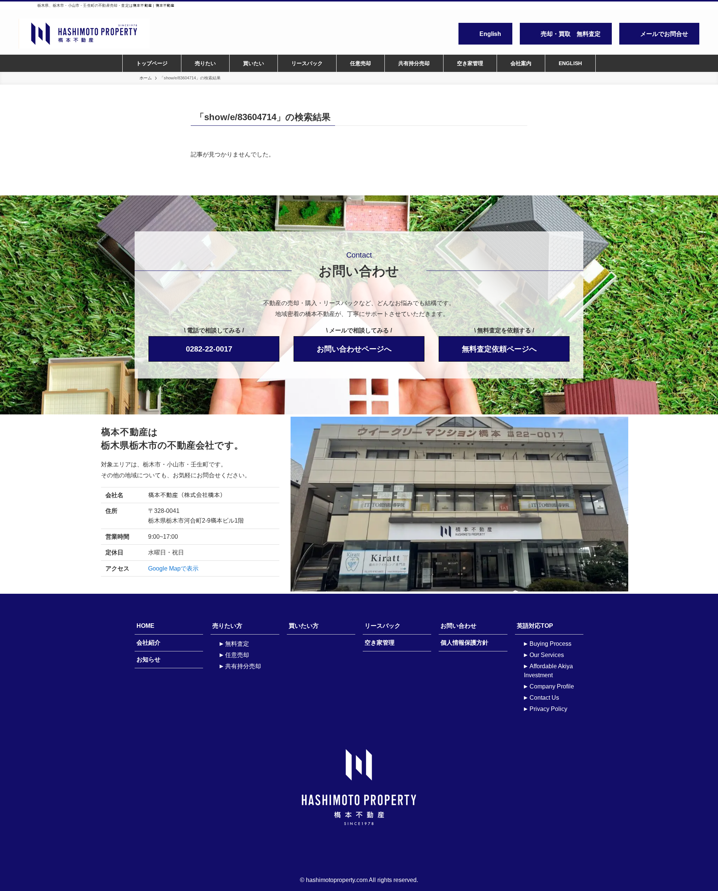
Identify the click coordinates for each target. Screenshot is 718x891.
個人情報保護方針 (464, 642)
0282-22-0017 (209, 349)
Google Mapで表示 (173, 568)
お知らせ (148, 659)
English (490, 34)
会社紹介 (148, 642)
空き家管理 (380, 642)
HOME (145, 626)
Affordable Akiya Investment (548, 670)
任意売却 (237, 655)
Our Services (547, 655)
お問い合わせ (458, 626)
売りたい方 (227, 626)
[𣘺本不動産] (117, 34)
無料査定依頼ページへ (499, 349)
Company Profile (552, 686)
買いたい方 (304, 626)
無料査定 (237, 644)
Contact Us (544, 697)
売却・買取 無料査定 (571, 34)
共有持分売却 (243, 666)
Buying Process (550, 644)
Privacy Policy (548, 709)
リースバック (383, 626)
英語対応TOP (535, 626)
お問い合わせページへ (354, 349)
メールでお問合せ (664, 34)
